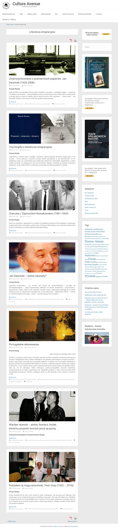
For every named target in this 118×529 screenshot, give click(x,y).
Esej (105, 236)
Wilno (94, 271)
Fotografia (88, 244)
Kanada (87, 249)
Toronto (98, 269)
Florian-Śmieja (31, 170)
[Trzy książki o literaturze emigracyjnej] (42, 143)
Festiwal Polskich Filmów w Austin (95, 238)
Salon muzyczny (68, 14)
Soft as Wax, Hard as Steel (93, 292)
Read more (12, 102)
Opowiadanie (104, 255)
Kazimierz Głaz (88, 251)
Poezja (53, 299)
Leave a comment (59, 104)
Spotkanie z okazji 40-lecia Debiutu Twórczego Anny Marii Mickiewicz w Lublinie (96, 307)
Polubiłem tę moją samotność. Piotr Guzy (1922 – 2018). (41, 485)
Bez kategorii (89, 193)
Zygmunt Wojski (101, 276)
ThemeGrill (74, 526)
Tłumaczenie (104, 269)
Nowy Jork (98, 255)
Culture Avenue (28, 85)
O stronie (99, 14)
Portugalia (18, 381)
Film (107, 238)
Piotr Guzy (55, 509)
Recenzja (105, 262)
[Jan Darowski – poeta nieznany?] (42, 272)
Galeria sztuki (32, 14)
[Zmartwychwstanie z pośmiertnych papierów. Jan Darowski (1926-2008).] (42, 75)
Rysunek (100, 264)
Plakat (86, 259)
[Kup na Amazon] (97, 88)
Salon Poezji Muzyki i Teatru (93, 267)
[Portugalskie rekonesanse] (42, 340)
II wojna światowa (99, 247)
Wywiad (69, 440)
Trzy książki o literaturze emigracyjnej (30, 146)
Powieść (99, 262)
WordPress (55, 526)
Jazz (107, 246)
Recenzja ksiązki (91, 264)
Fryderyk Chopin (96, 244)
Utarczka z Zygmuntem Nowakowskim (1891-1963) (38, 213)
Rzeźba (105, 264)
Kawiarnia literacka (8, 14)
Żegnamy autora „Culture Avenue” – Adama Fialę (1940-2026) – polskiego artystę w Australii (96, 300)
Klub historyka (46, 14)
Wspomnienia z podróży (90, 273)
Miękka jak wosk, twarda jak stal (95, 295)
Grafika (102, 244)
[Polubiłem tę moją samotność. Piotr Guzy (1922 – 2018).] (42, 481)
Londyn (96, 253)
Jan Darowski (31, 104)
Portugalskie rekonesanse (24, 344)
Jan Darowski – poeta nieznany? (27, 275)
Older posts (11, 521)
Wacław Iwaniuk (61, 440)
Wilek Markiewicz (89, 271)
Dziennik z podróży (98, 236)
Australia (94, 234)
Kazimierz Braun (103, 249)
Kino (56, 14)
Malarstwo (90, 255)
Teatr (21, 14)
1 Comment (28, 381)
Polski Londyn (59, 299)
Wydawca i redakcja (9, 19)
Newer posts (73, 521)
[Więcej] (97, 338)
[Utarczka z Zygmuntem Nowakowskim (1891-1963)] (42, 209)
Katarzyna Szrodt (93, 249)
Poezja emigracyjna (100, 259)
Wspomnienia (101, 271)
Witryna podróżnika (84, 14)
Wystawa (99, 273)
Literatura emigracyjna (43, 104)
